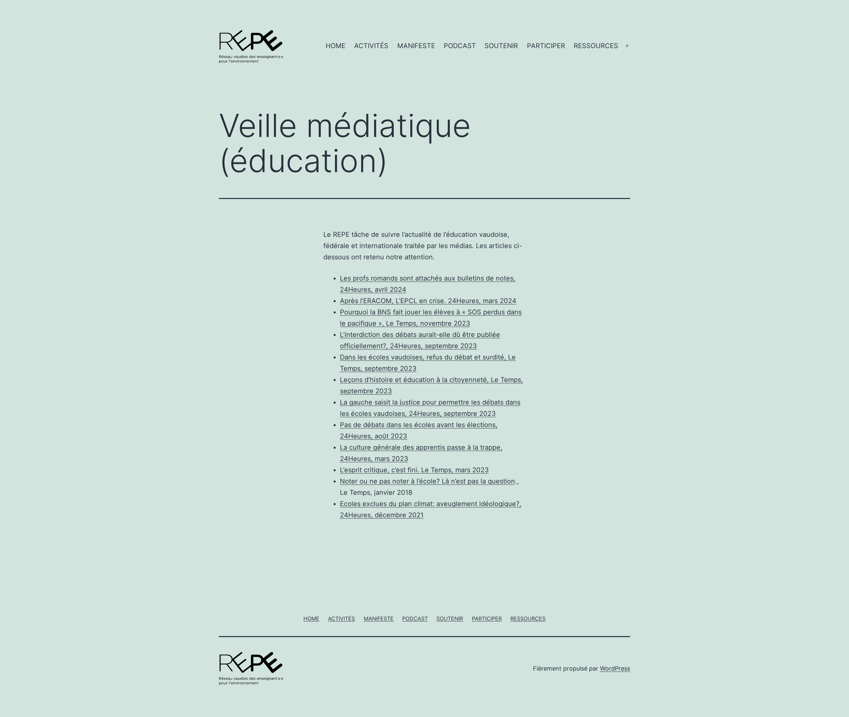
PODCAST (460, 46)
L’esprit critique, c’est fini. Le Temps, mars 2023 (414, 470)
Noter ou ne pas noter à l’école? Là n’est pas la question (427, 481)
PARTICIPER (546, 46)
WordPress (615, 668)
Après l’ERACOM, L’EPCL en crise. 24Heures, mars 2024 (428, 301)
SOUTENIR (501, 46)
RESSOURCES (596, 46)
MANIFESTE (416, 46)
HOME (336, 46)
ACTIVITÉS (371, 46)
